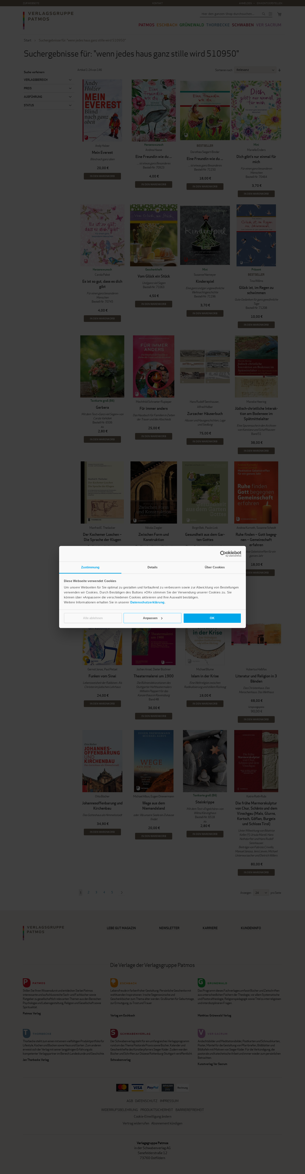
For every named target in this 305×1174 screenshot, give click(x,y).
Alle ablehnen (93, 618)
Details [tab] (153, 567)
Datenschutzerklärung (147, 602)
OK (212, 618)
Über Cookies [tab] (215, 567)
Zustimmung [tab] (90, 567)
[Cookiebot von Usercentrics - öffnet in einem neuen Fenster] (223, 554)
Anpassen (150, 618)
